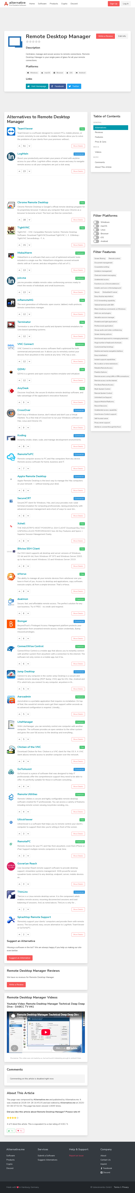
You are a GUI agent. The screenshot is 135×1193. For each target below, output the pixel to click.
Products (54, 3)
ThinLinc (22, 892)
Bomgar (22, 621)
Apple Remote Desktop (31, 476)
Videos (98, 152)
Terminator (24, 322)
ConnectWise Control (30, 646)
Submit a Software (46, 1155)
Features (99, 137)
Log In (126, 3)
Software (42, 3)
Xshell (21, 523)
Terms (117, 1187)
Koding (21, 435)
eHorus (21, 574)
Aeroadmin (24, 696)
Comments (100, 162)
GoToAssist (24, 769)
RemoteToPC (25, 454)
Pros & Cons (100, 141)
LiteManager (25, 722)
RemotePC (24, 841)
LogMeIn (22, 153)
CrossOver (23, 410)
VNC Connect (25, 344)
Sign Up (113, 3)
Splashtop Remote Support (34, 917)
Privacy (125, 1187)
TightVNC (23, 227)
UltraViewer (25, 819)
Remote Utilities (27, 794)
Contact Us (105, 1159)
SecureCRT (24, 498)
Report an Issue (76, 1155)
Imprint (103, 1164)
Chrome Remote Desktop (32, 202)
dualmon (22, 599)
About (103, 1155)
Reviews (99, 132)
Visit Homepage (38, 86)
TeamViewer (25, 128)
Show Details (78, 146)
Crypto (64, 3)
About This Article (103, 167)
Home (32, 3)
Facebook (59, 86)
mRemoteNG (25, 300)
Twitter (75, 86)
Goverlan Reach (27, 863)
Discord (74, 3)
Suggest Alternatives (47, 1159)
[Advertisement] (67, 20)
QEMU (21, 369)
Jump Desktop (26, 671)
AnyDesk (22, 388)
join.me (21, 278)
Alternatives (100, 127)
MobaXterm (24, 253)
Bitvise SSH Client (28, 548)
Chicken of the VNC (29, 747)
